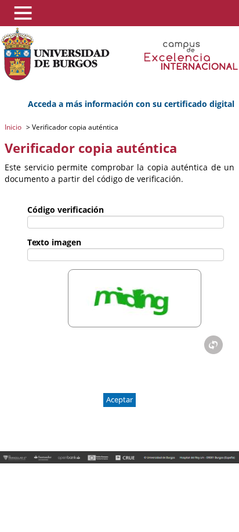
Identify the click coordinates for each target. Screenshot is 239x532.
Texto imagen (54, 242)
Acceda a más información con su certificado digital (131, 103)
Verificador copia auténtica (74, 127)
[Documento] (213, 344)
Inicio (14, 127)
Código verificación (65, 209)
